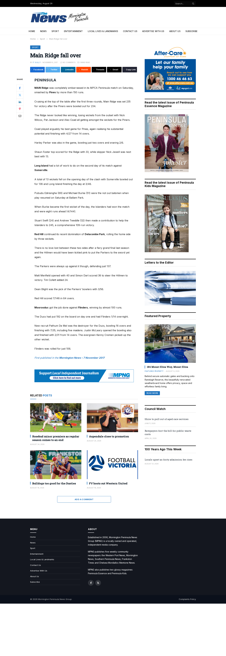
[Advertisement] (113, 629)
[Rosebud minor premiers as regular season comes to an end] (55, 417)
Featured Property (154, 371)
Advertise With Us (153, 31)
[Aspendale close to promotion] (112, 417)
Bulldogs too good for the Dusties (54, 483)
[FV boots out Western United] (112, 464)
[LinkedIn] (19, 101)
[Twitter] (19, 94)
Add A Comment (84, 499)
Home (32, 31)
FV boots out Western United (108, 483)
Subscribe (191, 31)
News (43, 31)
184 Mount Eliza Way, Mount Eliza (167, 366)
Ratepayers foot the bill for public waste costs (168, 432)
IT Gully (37, 62)
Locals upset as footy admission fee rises (168, 459)
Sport (55, 31)
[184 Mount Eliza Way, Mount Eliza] (170, 343)
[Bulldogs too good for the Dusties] (55, 464)
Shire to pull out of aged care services (166, 419)
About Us (174, 31)
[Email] (19, 115)
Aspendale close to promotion (109, 436)
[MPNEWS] (60, 17)
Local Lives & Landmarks (103, 31)
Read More (152, 393)
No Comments (69, 62)
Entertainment (73, 31)
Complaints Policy (187, 599)
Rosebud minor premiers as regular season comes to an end (55, 438)
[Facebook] (19, 88)
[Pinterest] (19, 108)
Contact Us (130, 31)
